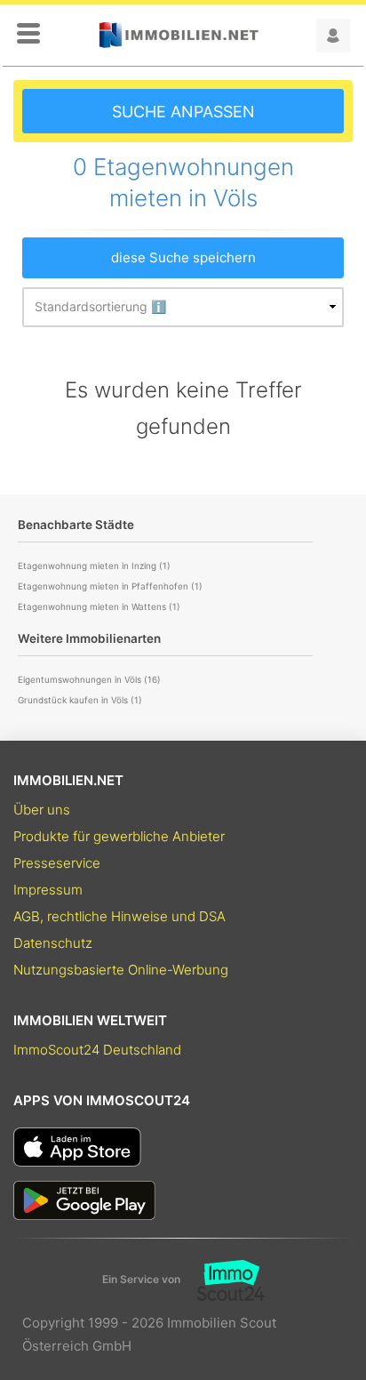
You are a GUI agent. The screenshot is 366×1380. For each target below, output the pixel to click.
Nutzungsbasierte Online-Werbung (120, 969)
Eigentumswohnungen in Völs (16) (89, 679)
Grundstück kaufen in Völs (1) (80, 699)
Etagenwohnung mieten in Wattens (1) (99, 606)
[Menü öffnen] (28, 34)
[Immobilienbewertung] (222, 1279)
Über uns (41, 809)
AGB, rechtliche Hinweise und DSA (119, 916)
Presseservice (56, 862)
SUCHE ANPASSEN (183, 111)
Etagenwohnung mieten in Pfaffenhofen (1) (110, 586)
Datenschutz (52, 943)
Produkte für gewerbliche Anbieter (119, 836)
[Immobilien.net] (179, 35)
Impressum (48, 889)
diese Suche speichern (183, 257)
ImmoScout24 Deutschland (97, 1049)
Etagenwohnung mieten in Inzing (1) (94, 565)
